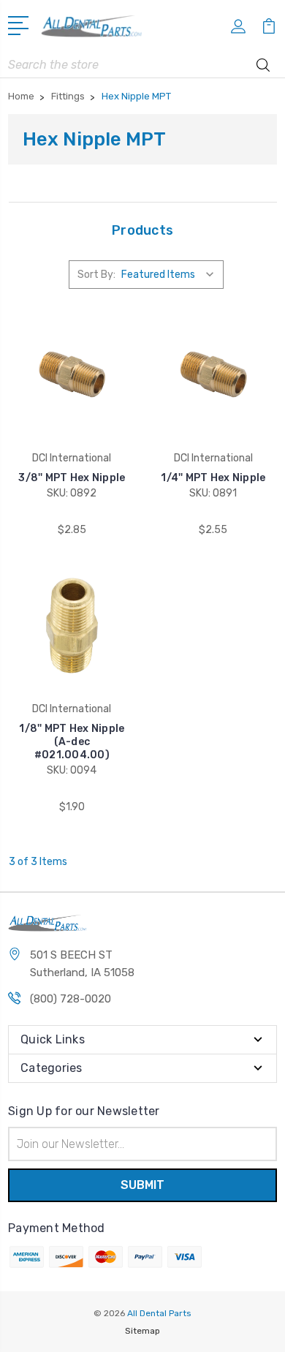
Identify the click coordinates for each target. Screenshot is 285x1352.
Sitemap (142, 1331)
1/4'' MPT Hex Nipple (213, 478)
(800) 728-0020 (70, 998)
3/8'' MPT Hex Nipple (71, 478)
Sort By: (96, 274)
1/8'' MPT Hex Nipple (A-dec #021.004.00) (71, 741)
